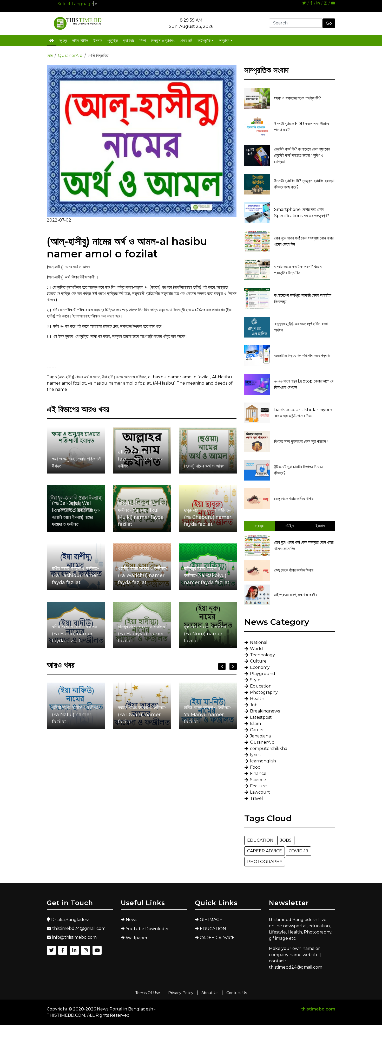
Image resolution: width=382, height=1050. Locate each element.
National (258, 642)
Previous (222, 666)
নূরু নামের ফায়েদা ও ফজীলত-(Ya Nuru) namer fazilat (206, 634)
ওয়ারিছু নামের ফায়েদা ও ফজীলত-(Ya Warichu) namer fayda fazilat (142, 575)
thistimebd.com (318, 1009)
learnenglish (263, 761)
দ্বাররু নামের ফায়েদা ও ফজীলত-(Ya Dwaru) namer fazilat (142, 714)
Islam (255, 723)
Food (255, 767)
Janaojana (260, 736)
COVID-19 (298, 850)
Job (254, 704)
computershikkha (268, 748)
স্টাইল (290, 525)
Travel (256, 798)
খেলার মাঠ (186, 40)
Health (257, 698)
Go (329, 23)
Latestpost (261, 717)
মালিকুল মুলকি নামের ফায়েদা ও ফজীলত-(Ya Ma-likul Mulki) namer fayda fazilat (141, 513)
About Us (209, 992)
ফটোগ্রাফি (203, 40)
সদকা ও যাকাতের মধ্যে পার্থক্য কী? (297, 98)
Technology (262, 654)
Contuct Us (236, 992)
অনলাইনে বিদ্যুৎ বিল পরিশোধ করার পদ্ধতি (302, 355)
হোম (49, 55)
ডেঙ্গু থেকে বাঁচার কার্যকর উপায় (293, 498)
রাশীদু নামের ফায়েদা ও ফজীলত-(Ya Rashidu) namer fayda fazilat (75, 575)
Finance (258, 773)
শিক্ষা (143, 40)
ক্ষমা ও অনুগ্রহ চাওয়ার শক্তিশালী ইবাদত (76, 462)
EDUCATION (260, 840)
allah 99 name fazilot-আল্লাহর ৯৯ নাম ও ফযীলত (140, 459)
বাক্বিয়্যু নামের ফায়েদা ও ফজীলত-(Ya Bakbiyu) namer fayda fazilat (206, 575)
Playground (262, 673)
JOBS (286, 840)
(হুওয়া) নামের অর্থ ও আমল (204, 466)
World (256, 648)
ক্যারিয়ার (128, 40)
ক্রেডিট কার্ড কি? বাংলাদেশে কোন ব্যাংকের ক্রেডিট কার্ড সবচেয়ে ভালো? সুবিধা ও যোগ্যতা (302, 155)
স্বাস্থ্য (63, 40)
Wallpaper (137, 937)
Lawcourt (260, 792)
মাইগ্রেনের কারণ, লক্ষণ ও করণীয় (295, 594)
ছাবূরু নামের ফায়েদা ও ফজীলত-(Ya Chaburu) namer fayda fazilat (207, 517)
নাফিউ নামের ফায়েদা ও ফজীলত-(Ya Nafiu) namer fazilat (76, 714)
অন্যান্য (224, 40)
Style (255, 679)
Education (261, 686)
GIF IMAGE (211, 919)
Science (258, 779)
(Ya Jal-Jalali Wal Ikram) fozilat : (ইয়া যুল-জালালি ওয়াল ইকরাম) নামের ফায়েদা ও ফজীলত (76, 513)
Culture (258, 661)
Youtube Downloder (147, 928)
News (131, 919)
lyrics (255, 754)
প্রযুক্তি (112, 40)
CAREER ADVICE (264, 850)
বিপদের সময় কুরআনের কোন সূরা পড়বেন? (301, 441)
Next (233, 666)
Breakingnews (265, 711)
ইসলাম (97, 40)
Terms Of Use (147, 992)
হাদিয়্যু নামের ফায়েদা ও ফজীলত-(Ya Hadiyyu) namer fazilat (142, 634)
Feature (258, 785)
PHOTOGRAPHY (264, 861)
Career (257, 729)
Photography (264, 692)
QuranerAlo (70, 55)
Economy (260, 667)
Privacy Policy (180, 992)
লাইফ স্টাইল (80, 40)
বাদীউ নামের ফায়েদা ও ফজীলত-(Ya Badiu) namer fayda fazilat (75, 634)
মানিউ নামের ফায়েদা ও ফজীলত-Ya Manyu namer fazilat (207, 714)
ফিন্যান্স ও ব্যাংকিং (163, 40)
